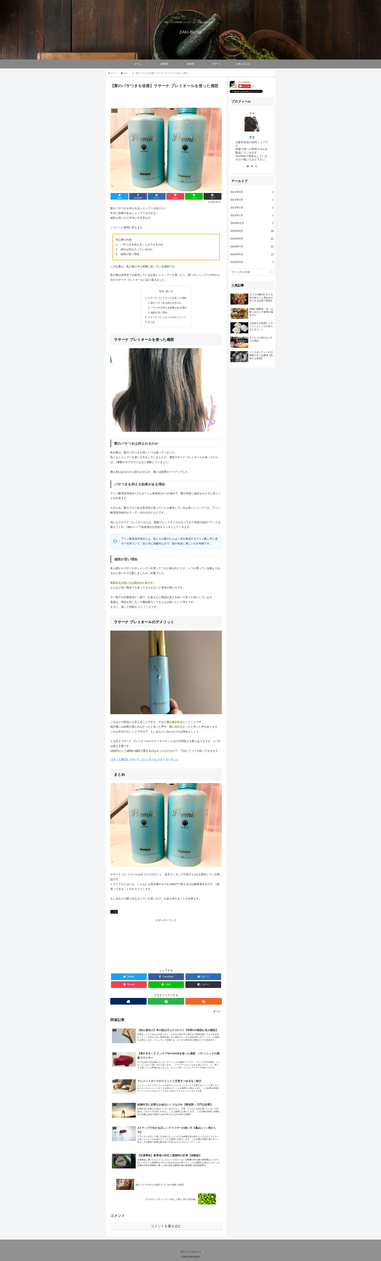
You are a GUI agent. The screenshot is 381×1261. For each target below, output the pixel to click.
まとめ (151, 322)
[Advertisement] (166, 97)
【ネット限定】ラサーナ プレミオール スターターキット (144, 759)
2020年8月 (252, 238)
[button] (271, 272)
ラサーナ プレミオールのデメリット (167, 317)
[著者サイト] (128, 1001)
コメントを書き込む (166, 1226)
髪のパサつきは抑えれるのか (166, 302)
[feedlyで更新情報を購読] (166, 1001)
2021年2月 (252, 207)
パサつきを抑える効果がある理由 (168, 307)
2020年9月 (252, 230)
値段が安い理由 (159, 312)
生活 (115, 912)
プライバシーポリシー (190, 1252)
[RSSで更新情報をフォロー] (203, 1001)
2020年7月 (252, 246)
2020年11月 (252, 223)
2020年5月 (252, 262)
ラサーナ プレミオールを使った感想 (167, 298)
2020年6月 (252, 254)
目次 (161, 291)
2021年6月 (252, 191)
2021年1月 (252, 215)
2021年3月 (252, 199)
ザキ (252, 137)
